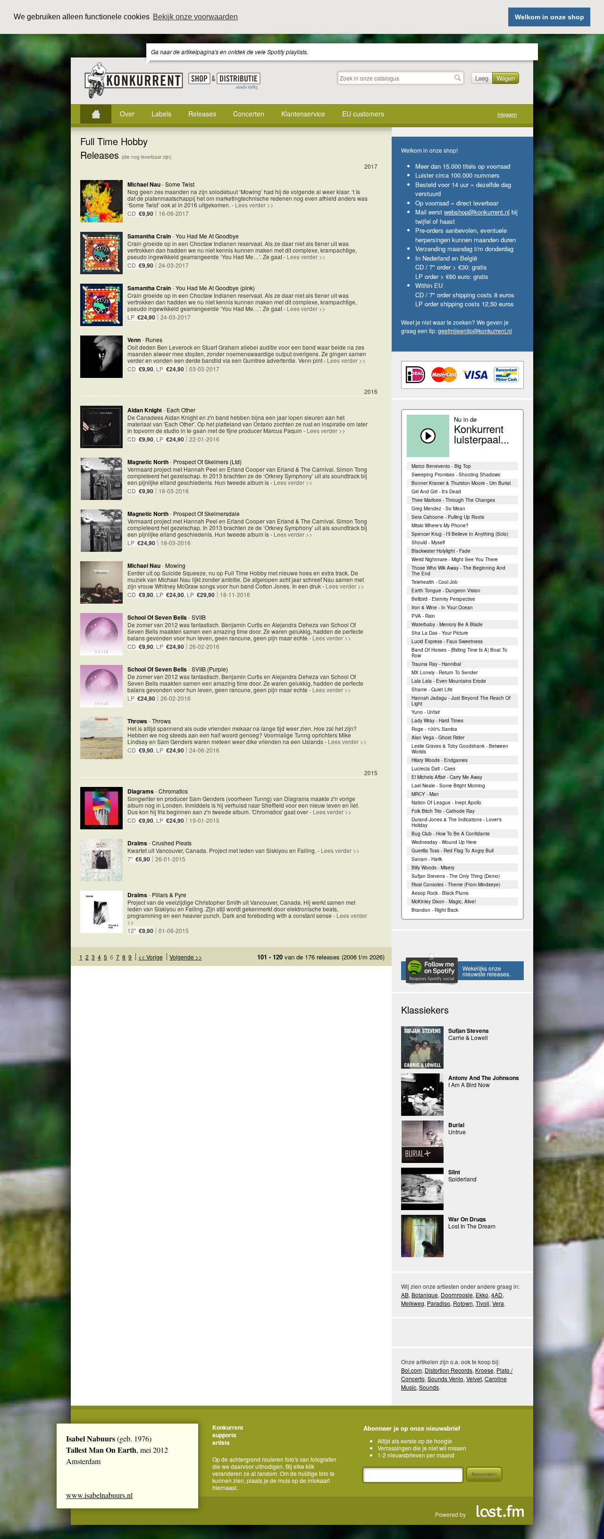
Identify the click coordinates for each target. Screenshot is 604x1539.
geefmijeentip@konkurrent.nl (475, 331)
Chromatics (173, 791)
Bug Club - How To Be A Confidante (450, 833)
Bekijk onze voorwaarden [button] (195, 17)
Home (95, 114)
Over (127, 113)
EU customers (363, 113)
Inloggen (507, 114)
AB (405, 1295)
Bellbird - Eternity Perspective (443, 599)
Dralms (137, 843)
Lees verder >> (254, 205)
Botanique (424, 1295)
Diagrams (140, 791)
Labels (161, 113)
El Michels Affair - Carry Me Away (446, 777)
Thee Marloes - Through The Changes (453, 500)
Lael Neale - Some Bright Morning (448, 785)
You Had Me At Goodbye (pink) (215, 288)
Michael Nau (143, 184)
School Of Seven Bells (157, 617)
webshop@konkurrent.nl (477, 211)
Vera (498, 1303)
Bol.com (411, 1370)
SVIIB (199, 617)
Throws (137, 721)
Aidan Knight (144, 410)
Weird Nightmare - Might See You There (454, 559)
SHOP (199, 78)
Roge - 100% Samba (434, 729)
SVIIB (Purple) (210, 669)
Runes (153, 340)
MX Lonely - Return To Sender (444, 672)
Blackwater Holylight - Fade (440, 551)
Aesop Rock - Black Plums (440, 893)
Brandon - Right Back (434, 910)
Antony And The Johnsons (483, 1077)
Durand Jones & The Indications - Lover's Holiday (456, 822)
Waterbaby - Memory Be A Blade (447, 624)
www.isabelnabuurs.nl (99, 1495)
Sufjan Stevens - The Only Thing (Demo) (455, 876)
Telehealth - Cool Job (434, 582)
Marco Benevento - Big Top (441, 466)
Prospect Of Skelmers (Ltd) (207, 462)
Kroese (484, 1370)
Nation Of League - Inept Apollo (446, 802)
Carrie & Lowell (468, 1037)
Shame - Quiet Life (432, 689)
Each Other (181, 410)
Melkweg (412, 1303)
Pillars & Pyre (169, 895)
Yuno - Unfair (425, 712)
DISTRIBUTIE (238, 81)
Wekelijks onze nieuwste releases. (486, 971)
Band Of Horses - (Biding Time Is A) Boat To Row (459, 653)
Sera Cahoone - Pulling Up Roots (447, 517)
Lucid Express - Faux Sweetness (447, 641)
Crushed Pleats (172, 843)
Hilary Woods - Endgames (439, 760)
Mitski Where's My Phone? (440, 525)
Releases (202, 113)
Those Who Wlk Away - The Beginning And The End (458, 571)
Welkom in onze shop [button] (549, 17)
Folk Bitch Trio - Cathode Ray (443, 811)
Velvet (474, 1379)
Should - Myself (428, 542)
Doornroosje (457, 1295)
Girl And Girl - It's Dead (436, 491)
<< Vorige (150, 957)
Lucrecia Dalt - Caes (433, 768)
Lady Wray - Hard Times (437, 720)
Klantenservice (303, 113)
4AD (497, 1295)
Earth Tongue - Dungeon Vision (445, 590)
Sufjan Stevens (468, 1030)
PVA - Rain (423, 616)
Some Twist (179, 184)
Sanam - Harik (426, 859)
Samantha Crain (149, 236)
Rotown (463, 1303)
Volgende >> (185, 957)
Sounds (429, 1387)
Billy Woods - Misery (432, 867)
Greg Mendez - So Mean (438, 508)
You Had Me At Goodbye (207, 236)
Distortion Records (448, 1370)
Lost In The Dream (471, 1226)
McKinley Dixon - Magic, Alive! (443, 901)
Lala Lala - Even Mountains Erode (448, 681)
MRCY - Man (425, 794)
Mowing (175, 565)
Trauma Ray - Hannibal (436, 664)
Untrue (457, 1132)
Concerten (248, 113)
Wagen (505, 78)
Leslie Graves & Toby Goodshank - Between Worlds (459, 749)
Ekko (482, 1295)
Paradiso (438, 1303)
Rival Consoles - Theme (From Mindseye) (455, 884)
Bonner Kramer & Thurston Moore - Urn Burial (461, 483)
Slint (454, 1172)
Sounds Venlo (445, 1379)
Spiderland (462, 1179)
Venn (134, 340)
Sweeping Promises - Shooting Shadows (455, 474)
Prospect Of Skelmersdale (206, 513)
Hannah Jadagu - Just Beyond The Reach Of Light (461, 701)
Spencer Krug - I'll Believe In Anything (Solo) (459, 534)
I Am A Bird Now (469, 1085)
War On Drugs (467, 1219)
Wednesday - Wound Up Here (444, 842)
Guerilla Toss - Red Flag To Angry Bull (452, 850)
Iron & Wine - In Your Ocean (442, 607)
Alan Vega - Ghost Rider (437, 737)
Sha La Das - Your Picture (439, 633)
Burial (456, 1125)
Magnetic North (147, 462)
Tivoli (482, 1303)
